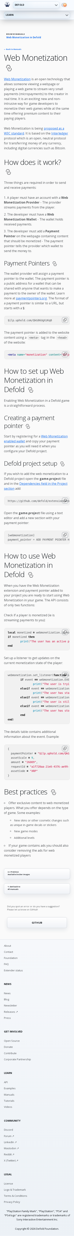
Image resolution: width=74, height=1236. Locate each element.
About (7, 945)
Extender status (13, 970)
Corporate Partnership (17, 1059)
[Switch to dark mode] (64, 5)
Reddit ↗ (9, 1154)
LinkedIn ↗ (10, 1142)
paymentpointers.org (31, 298)
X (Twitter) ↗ (11, 1160)
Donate (8, 1047)
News (7, 993)
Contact (8, 952)
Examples (10, 1088)
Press (7, 1018)
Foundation (11, 958)
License (8, 1183)
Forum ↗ (9, 1136)
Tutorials (9, 1100)
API (6, 1082)
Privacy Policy (12, 1202)
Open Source (12, 1041)
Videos (8, 1107)
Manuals (9, 1094)
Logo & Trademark (15, 1189)
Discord (8, 1129)
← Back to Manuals (12, 49)
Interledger (59, 133)
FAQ (6, 964)
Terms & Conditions (15, 1196)
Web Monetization (17, 79)
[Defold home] (7, 4)
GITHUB (37, 922)
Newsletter (10, 1005)
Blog (6, 999)
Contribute (10, 1053)
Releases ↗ (11, 1012)
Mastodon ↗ (11, 1148)
